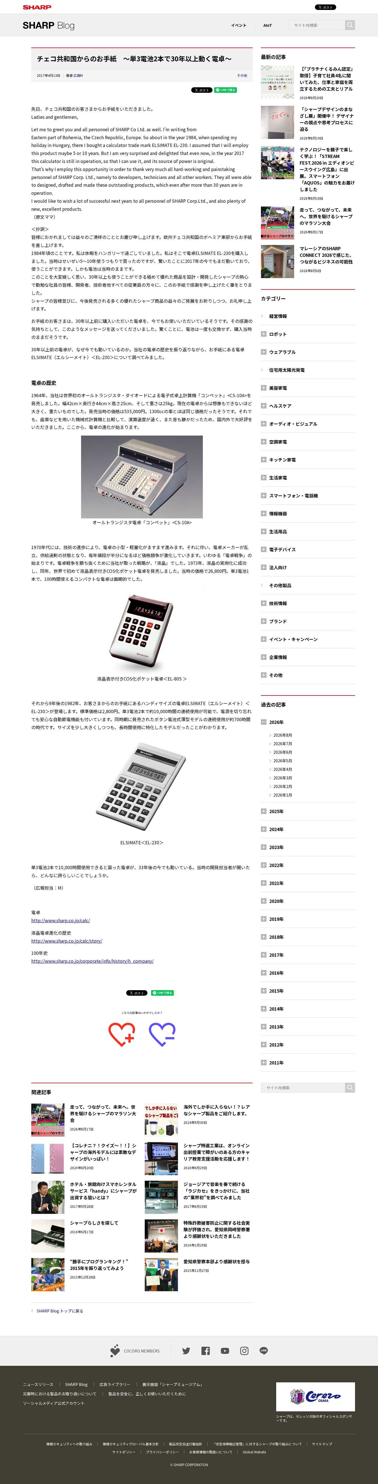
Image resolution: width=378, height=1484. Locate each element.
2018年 (276, 937)
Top (365, 1471)
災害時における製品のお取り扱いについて (60, 1393)
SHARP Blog (76, 1384)
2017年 (276, 954)
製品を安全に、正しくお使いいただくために (147, 1393)
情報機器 (278, 513)
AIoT (267, 25)
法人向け (278, 567)
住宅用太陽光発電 (287, 370)
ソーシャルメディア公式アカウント (54, 1403)
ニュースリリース (38, 1384)
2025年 (276, 811)
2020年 (276, 901)
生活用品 (278, 531)
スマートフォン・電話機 (293, 495)
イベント (239, 25)
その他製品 (280, 585)
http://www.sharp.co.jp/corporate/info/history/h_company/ (92, 961)
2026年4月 (282, 769)
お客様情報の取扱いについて (210, 1451)
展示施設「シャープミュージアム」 (173, 1384)
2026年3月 (282, 778)
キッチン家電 (282, 459)
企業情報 (278, 657)
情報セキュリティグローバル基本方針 (131, 1443)
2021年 (276, 883)
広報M (78, 75)
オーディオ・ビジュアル (293, 423)
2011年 (276, 1062)
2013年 (276, 1026)
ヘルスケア (280, 405)
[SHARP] (37, 4)
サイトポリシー (124, 1451)
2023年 (276, 847)
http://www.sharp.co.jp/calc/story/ (66, 940)
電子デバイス (282, 549)
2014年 (276, 1008)
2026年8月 (282, 735)
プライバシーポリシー (162, 1451)
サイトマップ (322, 1443)
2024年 (276, 829)
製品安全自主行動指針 (185, 1443)
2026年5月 (282, 760)
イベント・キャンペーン (293, 639)
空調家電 (278, 441)
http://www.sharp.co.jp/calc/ (60, 920)
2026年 (276, 722)
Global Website (254, 1451)
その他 (242, 75)
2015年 (276, 990)
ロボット (278, 334)
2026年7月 (282, 743)
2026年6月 (282, 752)
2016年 (276, 972)
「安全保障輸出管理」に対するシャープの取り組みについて (257, 1443)
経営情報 (278, 316)
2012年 (276, 1044)
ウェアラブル (282, 352)
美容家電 (278, 387)
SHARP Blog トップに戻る (60, 1311)
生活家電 (278, 477)
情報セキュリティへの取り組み (69, 1443)
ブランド (278, 621)
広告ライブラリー (115, 1384)
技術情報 (278, 603)
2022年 (276, 865)
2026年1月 (282, 795)
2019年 (276, 919)
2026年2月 (282, 786)
